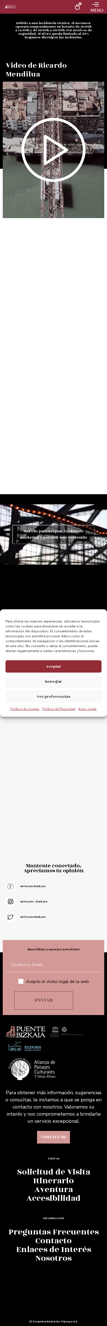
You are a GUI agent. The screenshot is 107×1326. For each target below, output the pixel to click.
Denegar (53, 681)
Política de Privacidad (58, 709)
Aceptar (53, 666)
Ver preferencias (53, 696)
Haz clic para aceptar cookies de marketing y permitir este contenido (53, 534)
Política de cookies (25, 709)
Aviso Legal (87, 709)
